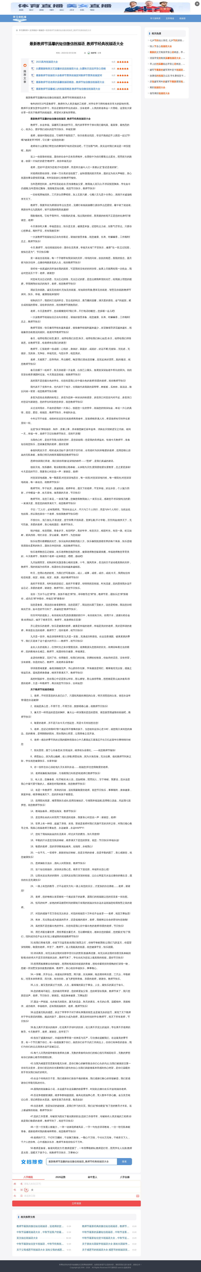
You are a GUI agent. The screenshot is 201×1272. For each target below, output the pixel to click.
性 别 (18, 1189)
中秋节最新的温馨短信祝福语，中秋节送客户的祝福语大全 (107, 1232)
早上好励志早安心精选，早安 (168, 64)
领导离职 (160, 93)
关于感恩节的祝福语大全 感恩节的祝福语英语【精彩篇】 (107, 1249)
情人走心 (161, 46)
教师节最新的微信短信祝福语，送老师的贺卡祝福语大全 (42, 1226)
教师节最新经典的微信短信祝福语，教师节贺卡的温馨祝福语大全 (107, 1226)
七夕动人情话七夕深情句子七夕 (168, 40)
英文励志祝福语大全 (27, 1238)
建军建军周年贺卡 (168, 70)
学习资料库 (155, 18)
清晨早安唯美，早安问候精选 (168, 58)
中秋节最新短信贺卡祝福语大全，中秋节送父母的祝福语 (107, 1238)
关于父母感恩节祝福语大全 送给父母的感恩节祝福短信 (42, 1249)
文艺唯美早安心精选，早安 (168, 52)
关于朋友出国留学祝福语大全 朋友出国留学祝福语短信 (107, 1244)
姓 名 (18, 1183)
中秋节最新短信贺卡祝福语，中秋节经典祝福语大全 (42, 1244)
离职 (157, 87)
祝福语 (182, 18)
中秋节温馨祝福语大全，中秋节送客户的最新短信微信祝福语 (42, 1232)
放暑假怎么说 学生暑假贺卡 (168, 75)
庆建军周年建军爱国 (168, 81)
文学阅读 (170, 18)
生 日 (18, 1196)
